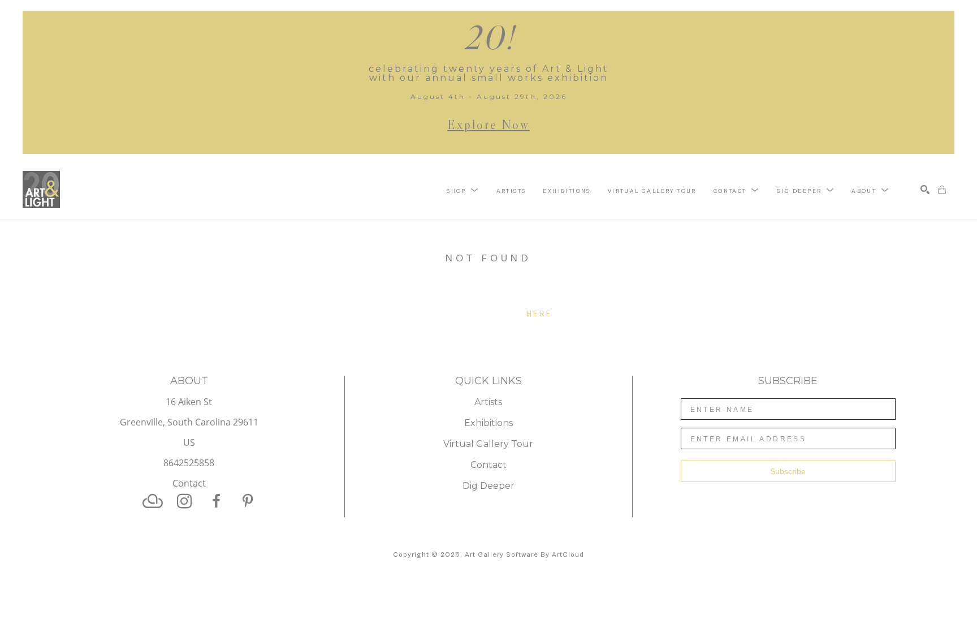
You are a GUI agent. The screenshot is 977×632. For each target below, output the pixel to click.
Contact (189, 483)
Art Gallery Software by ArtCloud (524, 554)
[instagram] (184, 501)
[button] (463, 190)
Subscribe (788, 471)
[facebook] (216, 501)
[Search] (925, 189)
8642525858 (188, 463)
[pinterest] (247, 501)
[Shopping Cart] (942, 189)
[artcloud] (152, 501)
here (539, 313)
